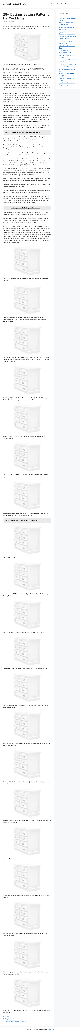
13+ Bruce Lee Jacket (10, 1020)
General (59, 4)
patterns (12, 1018)
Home (52, 4)
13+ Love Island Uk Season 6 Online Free (15, 1021)
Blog (74, 4)
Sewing (7, 1016)
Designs (7, 1018)
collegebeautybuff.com (14, 4)
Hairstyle (67, 4)
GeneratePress (52, 1029)
